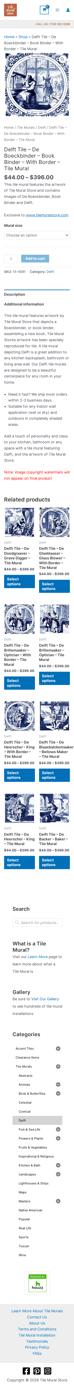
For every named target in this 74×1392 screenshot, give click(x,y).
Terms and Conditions (37, 1329)
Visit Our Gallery (45, 999)
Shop (23, 37)
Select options (14, 581)
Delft (42, 127)
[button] (62, 59)
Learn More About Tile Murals (37, 1311)
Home (9, 37)
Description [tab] (14, 294)
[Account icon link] (68, 10)
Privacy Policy (37, 1347)
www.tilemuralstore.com (47, 215)
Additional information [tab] (24, 304)
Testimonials (37, 1341)
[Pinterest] (37, 1371)
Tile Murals (26, 127)
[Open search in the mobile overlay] (37, 922)
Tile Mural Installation (37, 1335)
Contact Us (37, 1317)
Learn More (38, 957)
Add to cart (35, 258)
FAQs (37, 1353)
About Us (37, 1323)
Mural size (13, 225)
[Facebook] (26, 1371)
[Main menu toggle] (57, 9)
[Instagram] (48, 1371)
